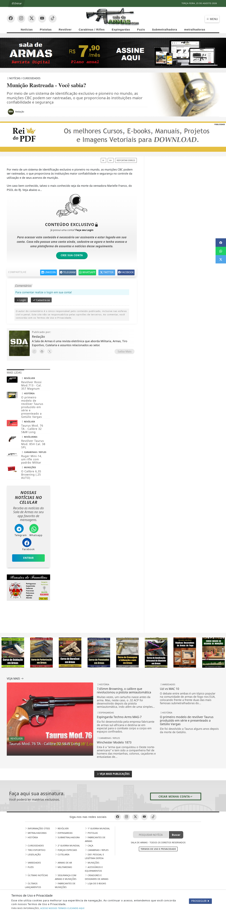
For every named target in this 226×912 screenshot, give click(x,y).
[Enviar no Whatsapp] (221, 251)
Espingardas (121, 29)
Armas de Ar (64, 862)
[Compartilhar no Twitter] (221, 259)
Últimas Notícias (37, 875)
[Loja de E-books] (28, 588)
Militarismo (64, 867)
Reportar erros (126, 160)
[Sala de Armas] (113, 16)
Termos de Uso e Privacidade (158, 848)
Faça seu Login (84, 230)
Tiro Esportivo (36, 850)
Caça (90, 845)
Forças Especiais (67, 850)
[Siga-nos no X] (32, 19)
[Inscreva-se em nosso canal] (21, 19)
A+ (110, 160)
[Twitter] (49, 351)
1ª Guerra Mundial (98, 828)
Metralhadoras (37, 832)
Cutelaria (63, 854)
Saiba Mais (124, 351)
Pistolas (46, 29)
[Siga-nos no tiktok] (153, 817)
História (32, 837)
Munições (93, 862)
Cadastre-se (42, 300)
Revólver (65, 29)
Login (22, 300)
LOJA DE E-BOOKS (96, 883)
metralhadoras (194, 29)
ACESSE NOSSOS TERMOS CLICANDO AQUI (62, 908)
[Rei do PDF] (113, 136)
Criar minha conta (174, 796)
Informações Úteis (38, 828)
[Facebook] (42, 351)
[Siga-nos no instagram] (42, 19)
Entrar (17, 3)
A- (103, 160)
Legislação (34, 854)
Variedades (34, 862)
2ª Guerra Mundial (68, 845)
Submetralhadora (164, 29)
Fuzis (141, 29)
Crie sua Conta (72, 255)
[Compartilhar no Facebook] (221, 242)
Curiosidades (35, 845)
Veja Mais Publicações (114, 774)
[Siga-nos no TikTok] (53, 19)
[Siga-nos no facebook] (11, 19)
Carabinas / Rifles (92, 29)
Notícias (27, 29)
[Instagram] (34, 351)
